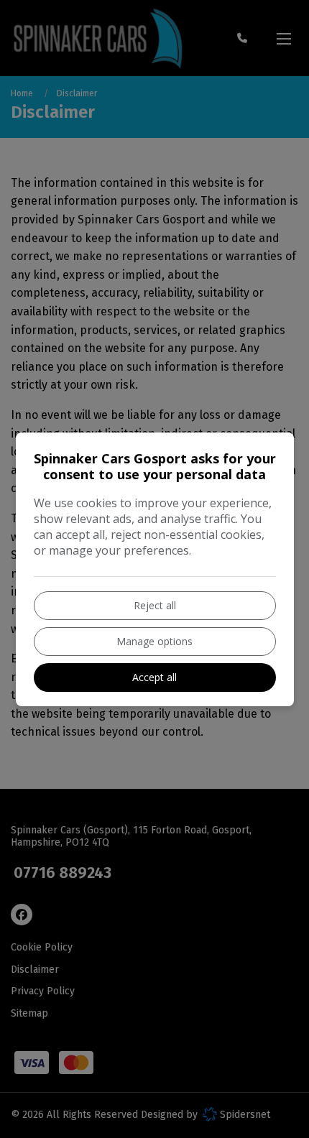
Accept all (154, 677)
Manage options (154, 641)
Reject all (155, 605)
